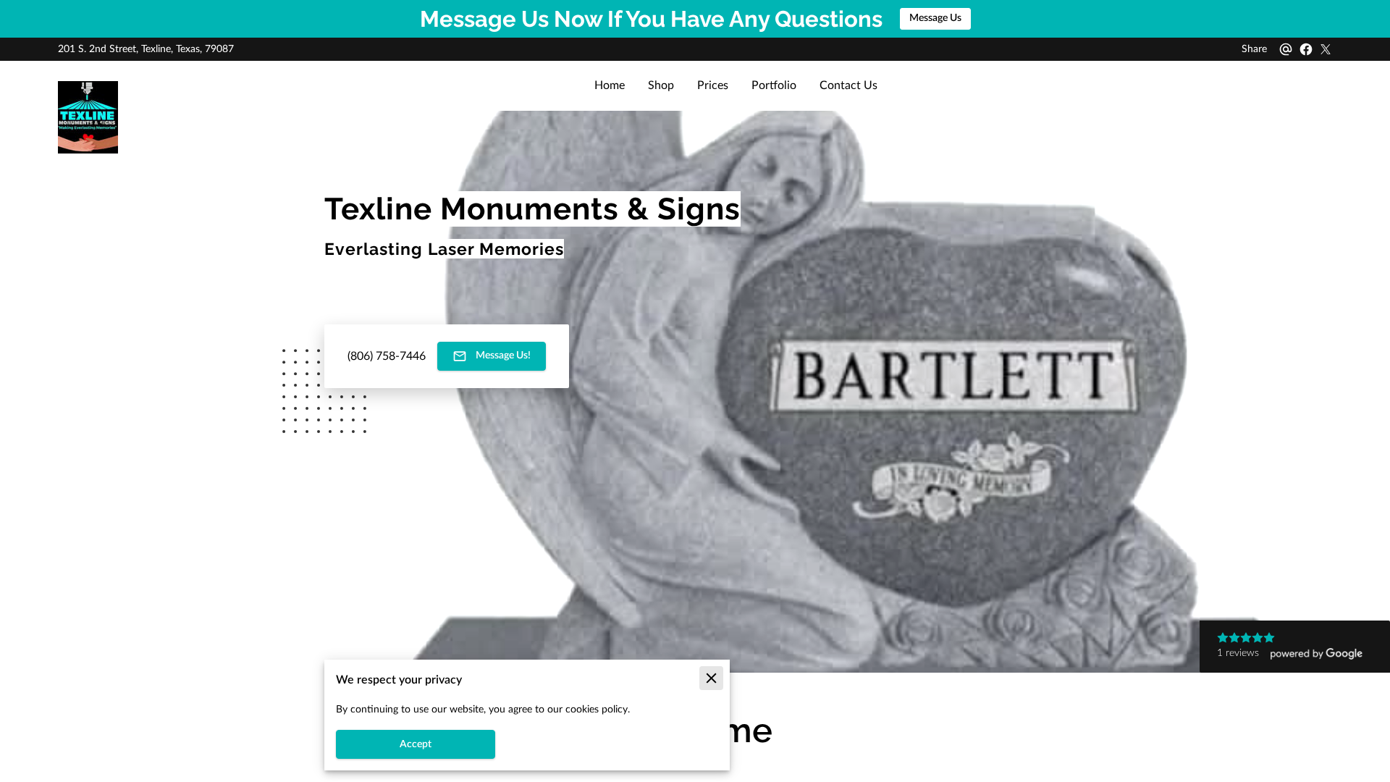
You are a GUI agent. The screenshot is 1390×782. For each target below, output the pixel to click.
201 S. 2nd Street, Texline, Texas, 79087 (146, 49)
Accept (415, 744)
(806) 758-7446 (387, 356)
